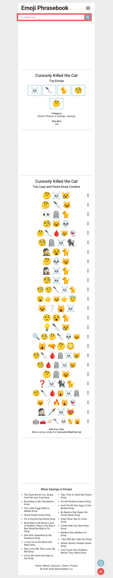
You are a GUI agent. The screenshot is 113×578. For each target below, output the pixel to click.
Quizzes (55, 565)
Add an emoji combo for (56, 432)
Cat (56, 124)
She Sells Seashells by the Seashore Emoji (38, 536)
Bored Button (61, 569)
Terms (65, 565)
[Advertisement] (56, 45)
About (46, 565)
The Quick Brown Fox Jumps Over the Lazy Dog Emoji (38, 496)
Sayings (71, 116)
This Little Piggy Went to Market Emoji (36, 509)
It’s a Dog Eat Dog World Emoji (39, 519)
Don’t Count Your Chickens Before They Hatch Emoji (74, 551)
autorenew (100, 563)
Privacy (74, 565)
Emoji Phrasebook (44, 8)
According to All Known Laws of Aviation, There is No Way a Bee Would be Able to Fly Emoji (39, 527)
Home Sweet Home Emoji (37, 515)
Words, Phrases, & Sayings (51, 116)
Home (38, 565)
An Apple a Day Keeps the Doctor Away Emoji (74, 513)
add (100, 571)
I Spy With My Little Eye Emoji (76, 539)
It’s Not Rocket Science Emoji (76, 501)
